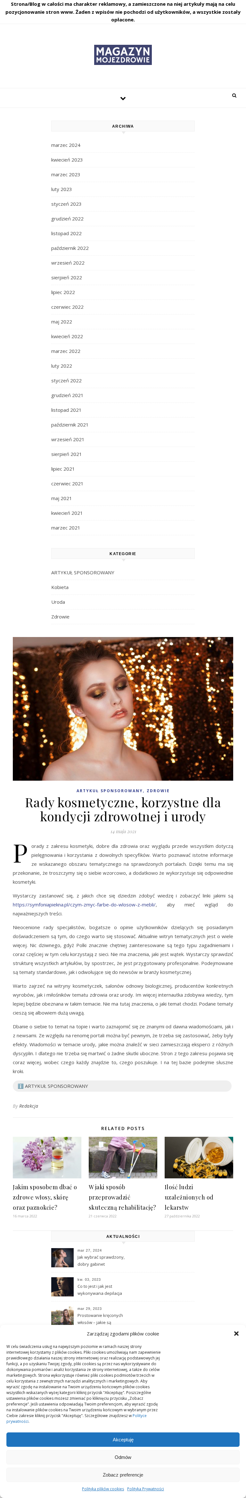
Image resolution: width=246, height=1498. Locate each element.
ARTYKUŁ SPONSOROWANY (82, 572)
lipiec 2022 (63, 292)
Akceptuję (123, 1439)
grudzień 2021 (67, 395)
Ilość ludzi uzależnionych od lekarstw (189, 1197)
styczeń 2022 (66, 380)
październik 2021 (70, 424)
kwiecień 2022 (67, 336)
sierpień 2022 (66, 277)
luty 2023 (61, 189)
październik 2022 (70, 248)
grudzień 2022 (67, 218)
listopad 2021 (66, 410)
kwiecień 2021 (67, 513)
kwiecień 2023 (67, 159)
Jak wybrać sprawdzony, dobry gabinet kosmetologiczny (101, 1261)
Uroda (58, 602)
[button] (236, 1333)
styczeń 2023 (66, 204)
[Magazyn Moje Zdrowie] (123, 55)
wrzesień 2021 (68, 439)
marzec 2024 (65, 145)
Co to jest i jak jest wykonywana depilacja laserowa (100, 1290)
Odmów (123, 1457)
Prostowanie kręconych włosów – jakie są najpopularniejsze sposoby (104, 1319)
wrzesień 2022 (68, 262)
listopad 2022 (66, 233)
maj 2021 (61, 498)
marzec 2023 (65, 174)
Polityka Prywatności (145, 1489)
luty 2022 (61, 366)
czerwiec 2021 (67, 483)
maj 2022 (61, 321)
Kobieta (60, 587)
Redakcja (28, 1106)
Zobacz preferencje (123, 1475)
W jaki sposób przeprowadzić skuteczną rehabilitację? (122, 1197)
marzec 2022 (65, 351)
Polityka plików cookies (103, 1489)
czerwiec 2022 (67, 307)
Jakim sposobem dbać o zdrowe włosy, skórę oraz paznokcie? (45, 1197)
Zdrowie (60, 616)
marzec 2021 (65, 527)
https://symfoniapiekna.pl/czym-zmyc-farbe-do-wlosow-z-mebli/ (84, 904)
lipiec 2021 (63, 469)
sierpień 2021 (66, 454)
